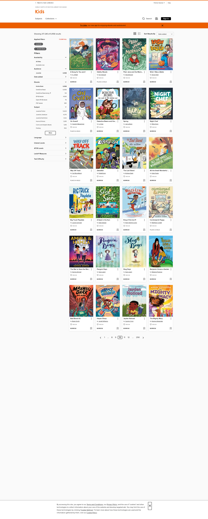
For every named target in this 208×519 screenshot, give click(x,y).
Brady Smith (76, 321)
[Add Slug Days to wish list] (144, 279)
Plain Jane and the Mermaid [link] (133, 72)
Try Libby (83, 25)
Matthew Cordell (157, 223)
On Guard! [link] (74, 121)
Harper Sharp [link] (102, 319)
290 (138, 337)
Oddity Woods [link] (102, 72)
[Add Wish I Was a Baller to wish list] (170, 82)
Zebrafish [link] (100, 171)
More (50, 133)
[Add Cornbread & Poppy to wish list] (170, 230)
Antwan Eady (129, 173)
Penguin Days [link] (102, 269)
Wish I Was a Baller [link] (157, 72)
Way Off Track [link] (75, 171)
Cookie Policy (92, 513)
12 (129, 337)
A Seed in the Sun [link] (103, 220)
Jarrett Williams (103, 321)
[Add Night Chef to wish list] (170, 131)
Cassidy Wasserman (78, 124)
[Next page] (143, 337)
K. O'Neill (75, 75)
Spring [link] (125, 121)
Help (169, 3)
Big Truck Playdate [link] (77, 220)
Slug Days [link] (127, 269)
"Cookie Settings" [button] (86, 510)
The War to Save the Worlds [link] (80, 269)
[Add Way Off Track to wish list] (91, 180)
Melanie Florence (157, 272)
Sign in (166, 19)
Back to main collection (45, 3)
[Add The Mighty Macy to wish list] (170, 328)
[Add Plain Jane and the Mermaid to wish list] (144, 82)
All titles (38, 62)
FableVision (102, 173)
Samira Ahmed (76, 272)
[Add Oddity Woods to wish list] (117, 82)
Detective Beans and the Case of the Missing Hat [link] (107, 121)
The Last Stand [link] (128, 171)
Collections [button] (50, 19)
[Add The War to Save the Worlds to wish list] (91, 279)
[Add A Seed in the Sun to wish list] (117, 230)
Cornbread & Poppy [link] (157, 220)
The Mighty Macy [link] (156, 319)
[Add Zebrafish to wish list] (117, 180)
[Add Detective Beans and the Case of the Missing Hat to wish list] (117, 131)
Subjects (38, 19)
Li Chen (101, 124)
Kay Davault (102, 75)
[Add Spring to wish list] (144, 131)
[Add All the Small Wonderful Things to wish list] (170, 180)
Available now (40, 65)
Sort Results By (149, 34)
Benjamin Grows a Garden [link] (159, 269)
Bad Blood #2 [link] (75, 319)
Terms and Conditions (95, 504)
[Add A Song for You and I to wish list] (91, 82)
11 (124, 337)
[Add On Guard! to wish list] (91, 131)
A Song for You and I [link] (78, 72)
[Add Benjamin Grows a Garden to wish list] (170, 279)
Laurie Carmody (77, 223)
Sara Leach (102, 272)
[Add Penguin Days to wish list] (117, 279)
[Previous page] (100, 337)
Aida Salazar (102, 223)
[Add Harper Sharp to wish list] (117, 328)
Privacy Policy (112, 504)
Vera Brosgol (129, 75)
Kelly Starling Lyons (131, 223)
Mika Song (155, 124)
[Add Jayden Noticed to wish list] (144, 328)
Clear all (63, 39)
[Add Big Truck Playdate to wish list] (91, 230)
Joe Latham (128, 124)
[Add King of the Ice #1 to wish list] (144, 230)
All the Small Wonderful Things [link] (160, 171)
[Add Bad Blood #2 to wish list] (91, 328)
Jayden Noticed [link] (129, 319)
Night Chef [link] (154, 121)
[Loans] (156, 19)
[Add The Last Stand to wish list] (144, 180)
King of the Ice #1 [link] (129, 220)
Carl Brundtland (77, 173)
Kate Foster (155, 173)
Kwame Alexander (157, 321)
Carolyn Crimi (129, 321)
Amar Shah (155, 75)
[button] (159, 3)
